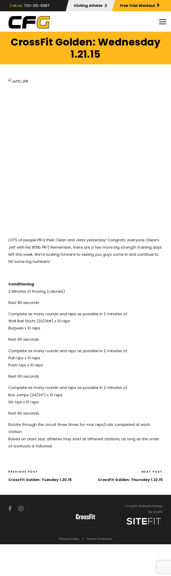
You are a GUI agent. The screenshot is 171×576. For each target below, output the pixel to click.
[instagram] (20, 508)
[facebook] (10, 508)
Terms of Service (99, 539)
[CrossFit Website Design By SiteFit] (143, 521)
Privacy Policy (69, 539)
